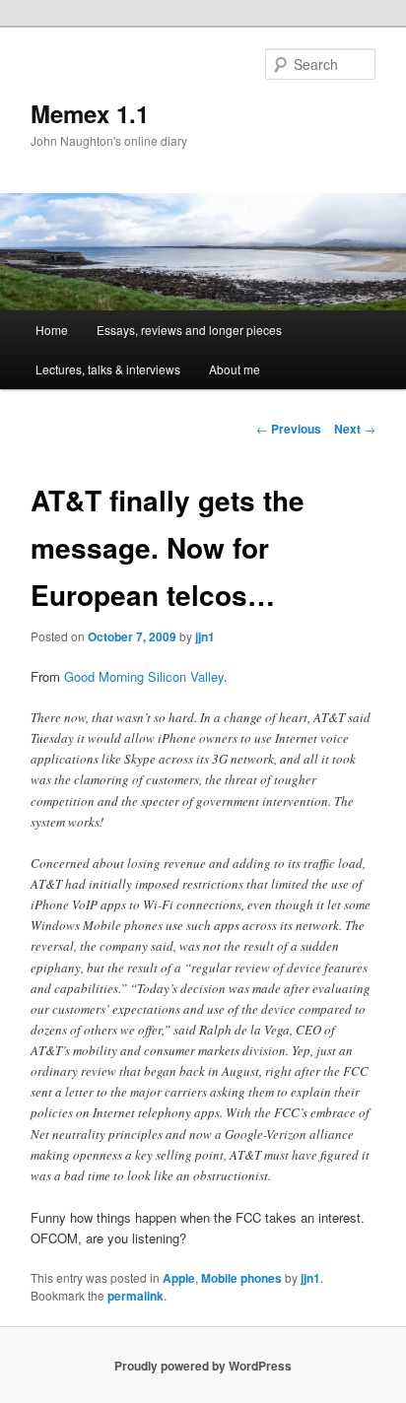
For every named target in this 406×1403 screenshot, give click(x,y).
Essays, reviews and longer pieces (189, 329)
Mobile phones (241, 1278)
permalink (135, 1295)
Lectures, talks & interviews (107, 369)
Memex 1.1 (90, 113)
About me (234, 369)
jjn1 (205, 636)
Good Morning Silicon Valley (144, 676)
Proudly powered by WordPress (203, 1365)
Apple (179, 1278)
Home (51, 329)
